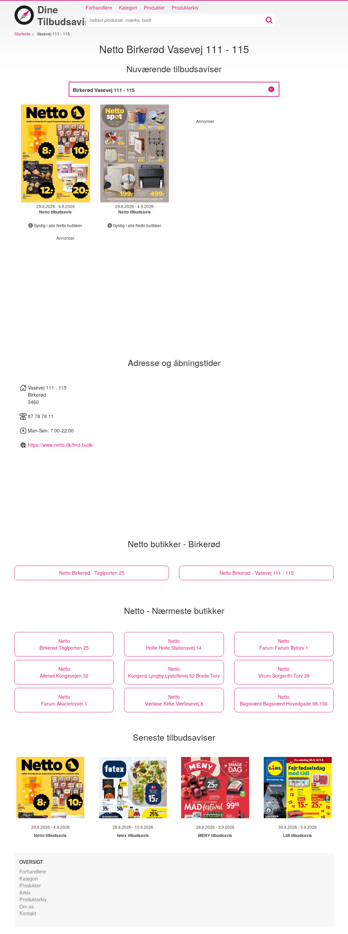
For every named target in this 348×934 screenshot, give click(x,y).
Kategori (128, 7)
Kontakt (27, 913)
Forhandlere (99, 7)
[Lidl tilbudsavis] (298, 787)
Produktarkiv (185, 7)
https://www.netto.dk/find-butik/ (60, 444)
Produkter (154, 7)
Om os (26, 906)
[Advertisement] (253, 171)
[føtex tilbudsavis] (133, 787)
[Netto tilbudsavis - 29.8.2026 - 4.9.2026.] (55, 153)
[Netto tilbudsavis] (50, 787)
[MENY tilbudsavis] (215, 787)
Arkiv (24, 892)
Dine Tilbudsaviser (68, 15)
